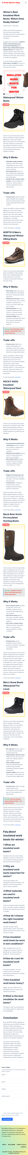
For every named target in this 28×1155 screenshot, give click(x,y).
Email (3, 1082)
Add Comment (6, 1096)
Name (4, 1074)
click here (17, 228)
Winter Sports (15, 25)
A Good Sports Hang (11, 2)
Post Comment (7, 1119)
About (4, 1144)
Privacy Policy (21, 1144)
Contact (23, 1147)
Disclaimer (11, 1144)
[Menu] (25, 2)
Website (4, 1089)
